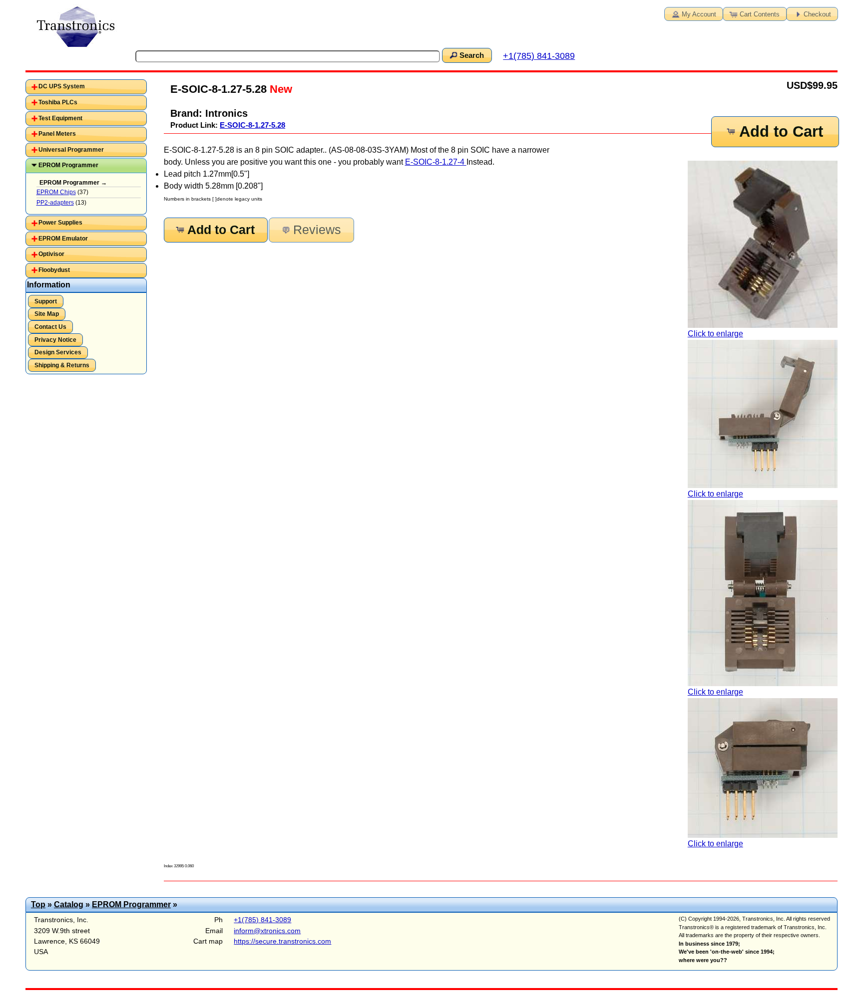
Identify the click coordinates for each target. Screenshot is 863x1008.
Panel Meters (57, 133)
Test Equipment (60, 118)
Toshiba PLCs (57, 102)
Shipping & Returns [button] (61, 365)
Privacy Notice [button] (55, 339)
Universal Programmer (71, 149)
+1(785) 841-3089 (539, 56)
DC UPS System (61, 86)
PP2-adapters (55, 202)
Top (38, 904)
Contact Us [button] (50, 326)
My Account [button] (699, 14)
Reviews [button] (317, 230)
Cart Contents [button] (760, 14)
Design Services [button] (57, 352)
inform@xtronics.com (267, 931)
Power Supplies (60, 222)
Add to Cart (781, 131)
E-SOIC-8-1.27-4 (435, 162)
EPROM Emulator (63, 238)
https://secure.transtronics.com (282, 941)
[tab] (86, 86)
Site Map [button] (46, 313)
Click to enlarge (715, 333)
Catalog (68, 904)
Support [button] (45, 301)
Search (471, 55)
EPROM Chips (56, 192)
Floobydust (54, 269)
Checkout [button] (817, 14)
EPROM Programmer (68, 165)
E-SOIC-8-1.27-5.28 (252, 125)
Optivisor (51, 254)
